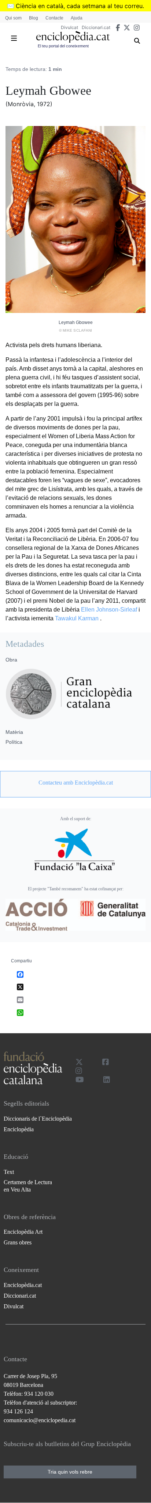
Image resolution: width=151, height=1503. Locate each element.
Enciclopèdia (19, 1129)
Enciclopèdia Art (23, 1232)
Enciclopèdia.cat (23, 1285)
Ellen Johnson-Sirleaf (109, 609)
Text (9, 1172)
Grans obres (18, 1242)
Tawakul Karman (77, 618)
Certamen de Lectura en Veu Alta (28, 1185)
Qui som (13, 18)
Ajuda (76, 18)
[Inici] (72, 37)
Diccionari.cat (96, 27)
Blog (33, 18)
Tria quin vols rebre (70, 1472)
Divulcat (69, 27)
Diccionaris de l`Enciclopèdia (38, 1118)
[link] (75, 783)
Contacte (54, 18)
